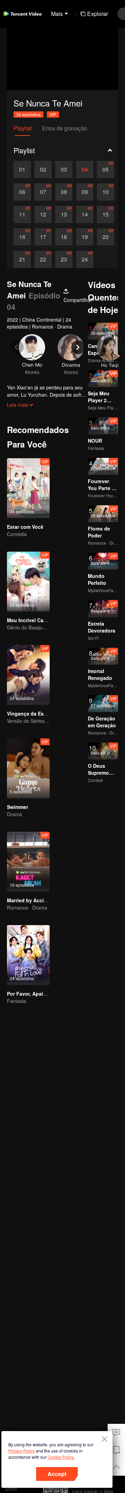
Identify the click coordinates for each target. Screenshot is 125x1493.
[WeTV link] (22, 13)
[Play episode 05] (105, 169)
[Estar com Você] (28, 488)
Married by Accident (31, 900)
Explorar (97, 14)
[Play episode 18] (64, 237)
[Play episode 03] (64, 169)
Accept (57, 1474)
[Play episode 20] (105, 237)
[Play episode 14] (84, 214)
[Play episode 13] (64, 214)
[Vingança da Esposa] (28, 675)
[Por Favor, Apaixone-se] (28, 955)
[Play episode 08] (64, 192)
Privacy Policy (21, 1451)
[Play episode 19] (84, 237)
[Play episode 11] (22, 214)
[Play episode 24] (84, 259)
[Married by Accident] (28, 862)
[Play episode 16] (22, 237)
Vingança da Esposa (31, 713)
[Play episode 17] (43, 237)
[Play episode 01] (22, 169)
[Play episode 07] (43, 192)
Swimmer (17, 806)
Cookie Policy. (61, 1457)
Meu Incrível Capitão (31, 620)
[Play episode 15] (105, 214)
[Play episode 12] (43, 214)
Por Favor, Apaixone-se (34, 993)
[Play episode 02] (43, 169)
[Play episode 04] (84, 169)
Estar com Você (25, 526)
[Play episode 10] (105, 192)
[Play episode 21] (22, 259)
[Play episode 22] (43, 259)
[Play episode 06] (22, 192)
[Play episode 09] (84, 192)
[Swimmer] (28, 768)
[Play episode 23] (64, 259)
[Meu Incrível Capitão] (28, 581)
